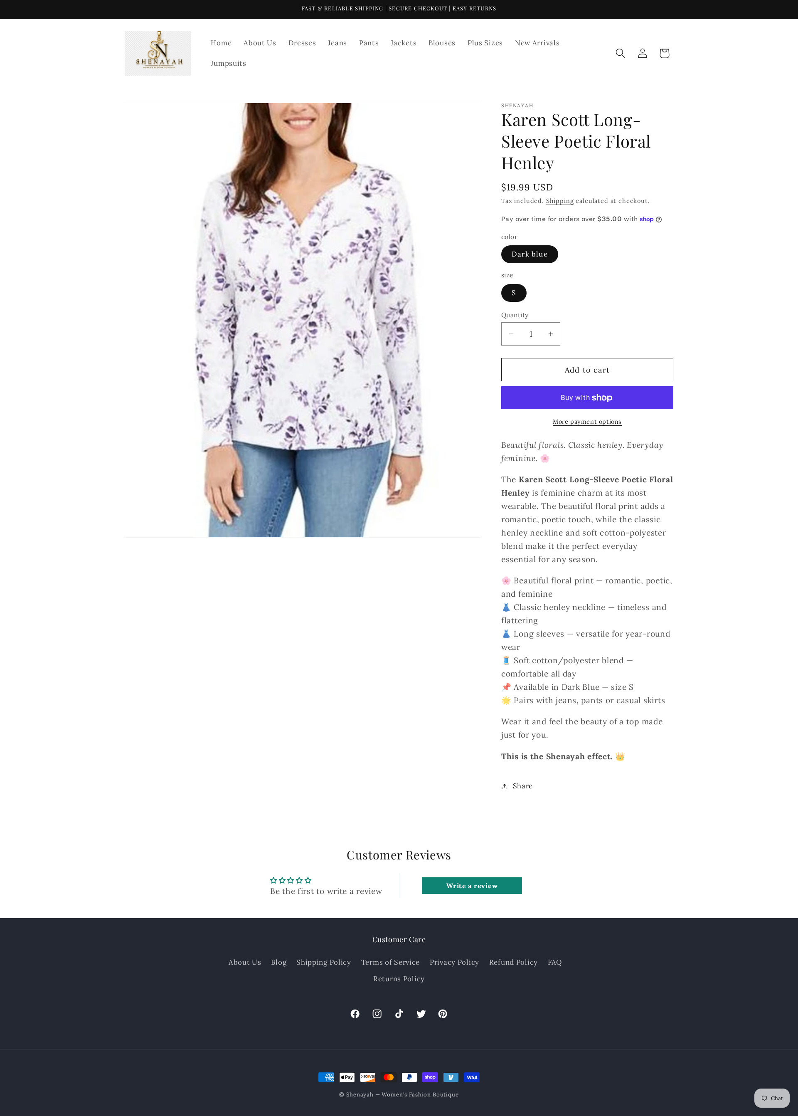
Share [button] (523, 785)
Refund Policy (513, 962)
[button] (620, 53)
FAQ (555, 962)
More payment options (587, 421)
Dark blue (530, 254)
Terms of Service (390, 962)
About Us (245, 962)
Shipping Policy (323, 962)
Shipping (560, 201)
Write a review (472, 885)
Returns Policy (399, 978)
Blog (278, 962)
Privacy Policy (454, 962)
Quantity (515, 315)
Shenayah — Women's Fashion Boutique (402, 1094)
